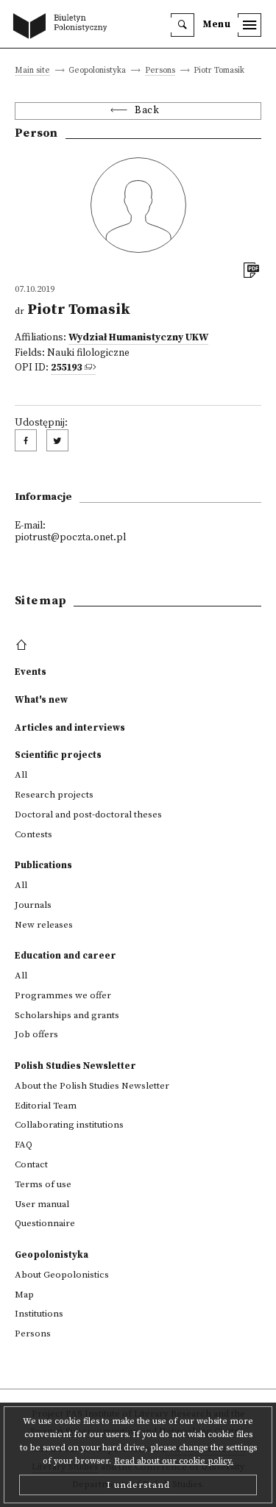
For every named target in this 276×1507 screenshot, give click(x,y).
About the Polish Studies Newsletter (92, 1086)
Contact (31, 1164)
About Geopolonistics (62, 1275)
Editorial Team (46, 1106)
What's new (41, 700)
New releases (44, 925)
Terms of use (43, 1184)
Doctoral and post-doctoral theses (88, 814)
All (21, 775)
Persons (160, 71)
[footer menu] (23, 645)
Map (24, 1294)
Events (30, 672)
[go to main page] (63, 27)
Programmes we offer (63, 995)
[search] (182, 25)
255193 (66, 368)
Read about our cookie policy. (173, 1461)
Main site (32, 71)
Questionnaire (45, 1223)
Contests (33, 834)
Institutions (39, 1314)
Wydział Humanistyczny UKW (138, 338)
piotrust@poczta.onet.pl (70, 537)
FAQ (23, 1144)
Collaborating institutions (69, 1125)
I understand (138, 1485)
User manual (42, 1204)
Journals (33, 905)
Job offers (36, 1034)
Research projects (54, 795)
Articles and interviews (70, 728)
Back (147, 110)
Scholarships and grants (67, 1015)
